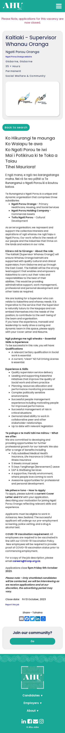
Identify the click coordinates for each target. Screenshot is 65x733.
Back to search (16, 127)
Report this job (12, 604)
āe (32, 641)
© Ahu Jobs (32, 727)
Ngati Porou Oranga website (19, 57)
